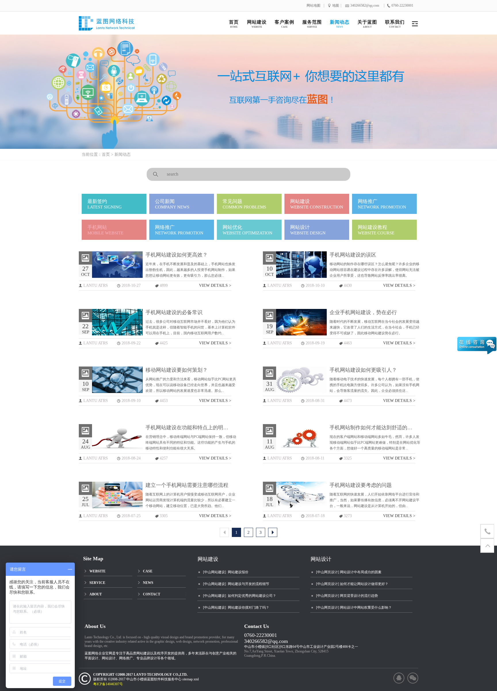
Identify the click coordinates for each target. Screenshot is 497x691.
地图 (335, 5)
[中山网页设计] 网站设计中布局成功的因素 (348, 572)
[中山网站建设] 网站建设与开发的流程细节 (236, 584)
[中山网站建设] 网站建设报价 (225, 572)
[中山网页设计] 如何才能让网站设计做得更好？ (352, 584)
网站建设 (208, 559)
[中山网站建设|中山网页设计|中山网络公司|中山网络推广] (112, 25)
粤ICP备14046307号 (110, 684)
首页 (106, 154)
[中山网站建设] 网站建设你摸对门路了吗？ (236, 607)
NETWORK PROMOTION (382, 204)
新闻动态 (122, 154)
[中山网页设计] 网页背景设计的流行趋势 (347, 596)
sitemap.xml (190, 679)
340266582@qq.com (266, 641)
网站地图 (313, 5)
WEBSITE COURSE (376, 230)
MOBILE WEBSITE (105, 230)
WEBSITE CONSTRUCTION (316, 204)
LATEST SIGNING (104, 204)
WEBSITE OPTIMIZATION (247, 230)
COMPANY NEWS (172, 204)
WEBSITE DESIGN (308, 230)
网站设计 (321, 559)
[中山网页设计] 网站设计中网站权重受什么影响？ (354, 607)
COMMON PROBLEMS (244, 204)
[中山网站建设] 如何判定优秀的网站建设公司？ (239, 596)
